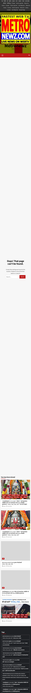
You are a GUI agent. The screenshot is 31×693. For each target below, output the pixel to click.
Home (3, 5)
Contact (7, 5)
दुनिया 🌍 (8, 497)
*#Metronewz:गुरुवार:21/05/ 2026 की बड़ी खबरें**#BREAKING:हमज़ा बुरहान (10, 660)
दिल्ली (5, 1)
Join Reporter (21, 5)
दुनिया (10, 1)
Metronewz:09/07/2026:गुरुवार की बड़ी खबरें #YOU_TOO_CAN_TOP (12, 563)
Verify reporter (19, 3)
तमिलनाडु (9, 3)
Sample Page (22, 9)
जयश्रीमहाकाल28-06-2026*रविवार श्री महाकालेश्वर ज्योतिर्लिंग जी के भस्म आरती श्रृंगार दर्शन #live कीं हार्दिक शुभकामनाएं (15, 592)
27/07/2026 (10, 506)
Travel (9, 615)
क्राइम (13, 1)
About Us (26, 3)
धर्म (7, 1)
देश (2, 1)
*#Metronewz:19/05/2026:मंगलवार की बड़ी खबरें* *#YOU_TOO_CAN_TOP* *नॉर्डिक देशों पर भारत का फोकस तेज (13, 649)
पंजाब (23, 1)
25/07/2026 (10, 537)
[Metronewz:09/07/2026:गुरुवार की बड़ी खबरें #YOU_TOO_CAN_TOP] (15, 551)
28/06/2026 (10, 595)
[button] (2, 55)
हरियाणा (4, 3)
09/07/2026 (10, 566)
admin (4, 506)
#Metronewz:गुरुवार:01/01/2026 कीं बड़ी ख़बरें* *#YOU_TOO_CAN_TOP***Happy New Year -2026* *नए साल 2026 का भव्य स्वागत (15, 643)
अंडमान (19, 1)
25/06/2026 (10, 621)
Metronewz (16, 46)
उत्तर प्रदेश (27, 1)
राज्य (16, 1)
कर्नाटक (18, 495)
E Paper (13, 3)
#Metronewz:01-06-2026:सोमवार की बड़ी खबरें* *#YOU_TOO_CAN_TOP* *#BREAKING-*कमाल (11, 637)
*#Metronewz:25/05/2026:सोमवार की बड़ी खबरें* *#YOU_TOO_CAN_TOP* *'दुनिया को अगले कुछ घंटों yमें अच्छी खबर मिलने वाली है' (15, 654)
